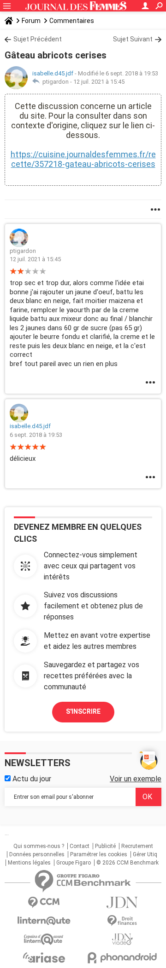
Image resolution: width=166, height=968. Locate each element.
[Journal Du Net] (122, 902)
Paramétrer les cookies (98, 854)
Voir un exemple (135, 778)
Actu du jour (31, 778)
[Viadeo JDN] (122, 939)
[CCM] (44, 902)
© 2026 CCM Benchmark (127, 862)
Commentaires (71, 20)
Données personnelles (37, 854)
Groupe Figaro (73, 862)
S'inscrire (83, 711)
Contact (79, 846)
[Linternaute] (44, 920)
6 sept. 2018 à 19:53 (36, 434)
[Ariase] (44, 957)
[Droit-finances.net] (122, 921)
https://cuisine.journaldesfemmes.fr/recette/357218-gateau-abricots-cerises (83, 159)
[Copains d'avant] (44, 939)
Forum (31, 20)
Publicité (105, 846)
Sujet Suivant (133, 39)
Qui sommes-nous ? (38, 846)
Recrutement (137, 846)
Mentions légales (29, 862)
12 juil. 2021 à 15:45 (99, 81)
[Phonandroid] (122, 957)
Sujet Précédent (37, 39)
